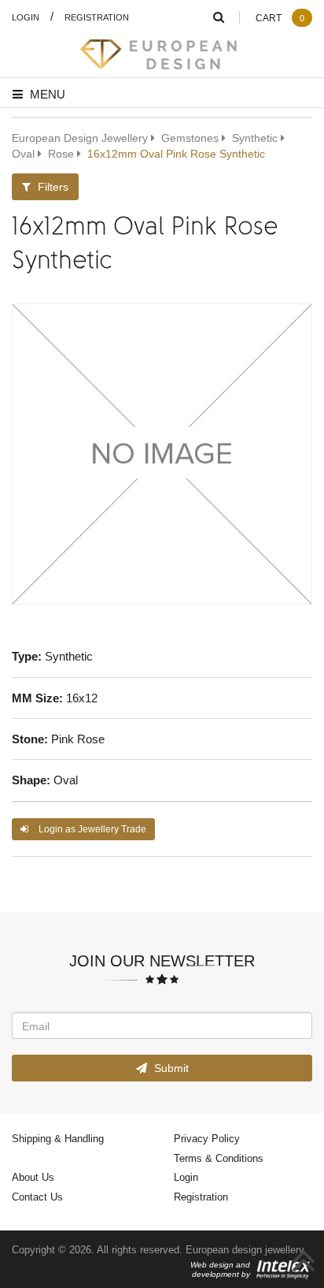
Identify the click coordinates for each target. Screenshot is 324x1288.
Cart (280, 17)
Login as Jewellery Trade (91, 829)
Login (25, 17)
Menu (46, 94)
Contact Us (37, 1196)
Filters (51, 186)
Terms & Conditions (218, 1158)
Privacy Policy (207, 1138)
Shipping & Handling (58, 1138)
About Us (33, 1177)
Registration (96, 17)
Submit (170, 1067)
